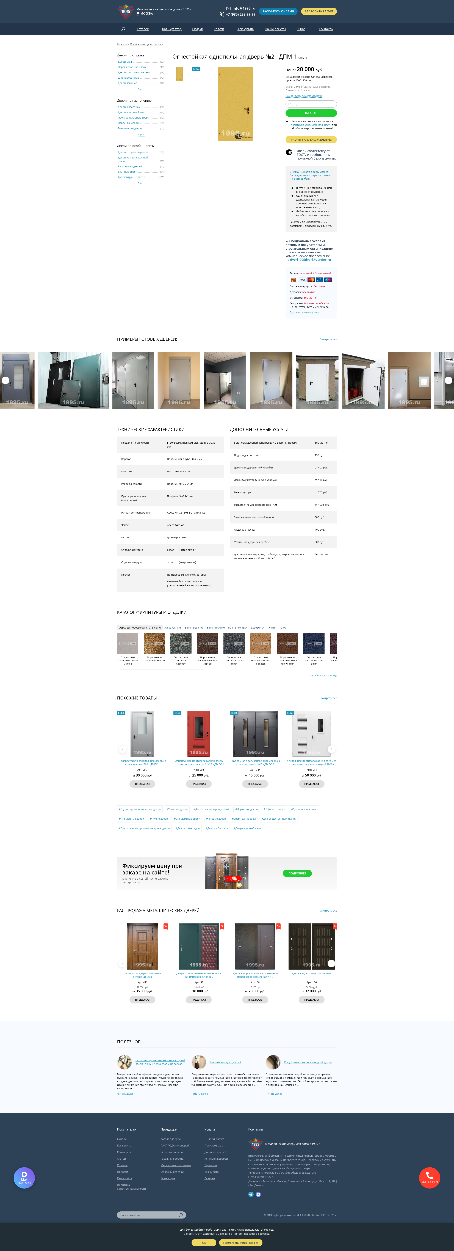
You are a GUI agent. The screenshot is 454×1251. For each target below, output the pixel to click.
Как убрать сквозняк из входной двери (308, 1062)
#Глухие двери (159, 818)
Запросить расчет (319, 11)
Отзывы (122, 1165)
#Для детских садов (188, 828)
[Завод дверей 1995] (126, 11)
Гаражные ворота (172, 1158)
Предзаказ (142, 784)
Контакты (326, 29)
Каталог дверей (171, 1139)
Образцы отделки (172, 1171)
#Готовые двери (216, 818)
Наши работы (275, 29)
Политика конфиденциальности (131, 1186)
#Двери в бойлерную (304, 809)
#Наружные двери (246, 809)
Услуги (219, 29)
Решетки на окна (172, 1152)
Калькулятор (172, 29)
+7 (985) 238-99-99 (240, 14)
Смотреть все (328, 339)
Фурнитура (168, 1178)
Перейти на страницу (323, 675)
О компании (125, 1152)
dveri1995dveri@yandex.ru (310, 259)
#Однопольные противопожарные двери (144, 828)
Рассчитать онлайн (278, 11)
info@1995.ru (244, 8)
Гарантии (210, 1165)
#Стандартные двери (187, 818)
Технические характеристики (304, 95)
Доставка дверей (215, 1152)
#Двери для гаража (244, 818)
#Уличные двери (177, 809)
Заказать (311, 113)
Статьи (121, 1158)
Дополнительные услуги (305, 312)
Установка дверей (216, 1158)
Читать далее (125, 1093)
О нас (301, 29)
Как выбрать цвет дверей (225, 1062)
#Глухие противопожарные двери (140, 809)
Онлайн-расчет (214, 1139)
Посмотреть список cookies (240, 1242)
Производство (213, 1145)
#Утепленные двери (131, 818)
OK (204, 1242)
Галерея (209, 1178)
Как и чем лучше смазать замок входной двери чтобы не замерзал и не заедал (160, 1062)
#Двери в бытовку (217, 828)
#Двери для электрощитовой (211, 809)
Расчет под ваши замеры (311, 140)
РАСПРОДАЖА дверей (175, 1145)
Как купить (245, 29)
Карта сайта (124, 1178)
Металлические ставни (176, 1165)
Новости (122, 1171)
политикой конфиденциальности (311, 125)
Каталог (143, 29)
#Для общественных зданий (279, 818)
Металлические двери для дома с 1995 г (164, 9)
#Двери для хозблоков (247, 828)
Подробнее (297, 873)
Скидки (197, 29)
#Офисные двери (274, 809)
